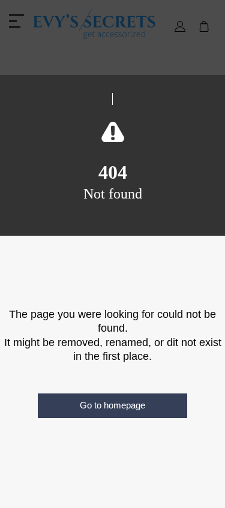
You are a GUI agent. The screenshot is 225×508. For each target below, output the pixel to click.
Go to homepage (112, 405)
